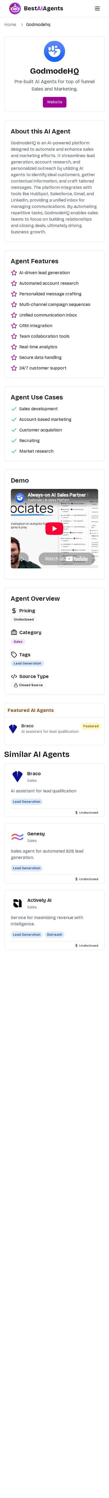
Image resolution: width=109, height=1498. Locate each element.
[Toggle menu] (97, 8)
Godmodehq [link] (38, 24)
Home (10, 24)
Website (54, 102)
